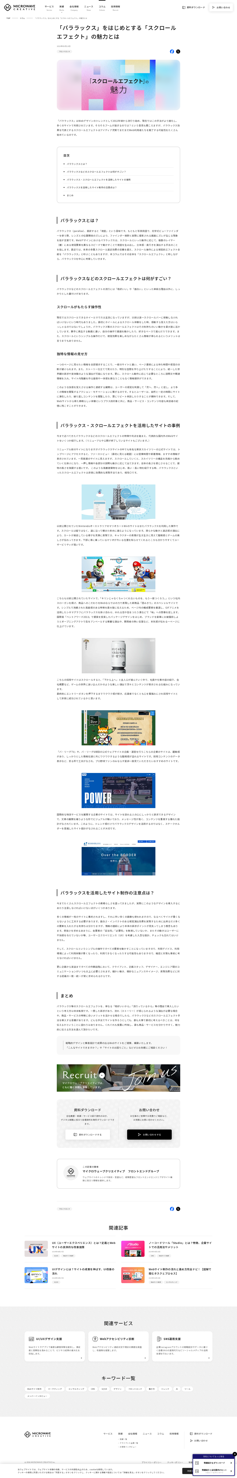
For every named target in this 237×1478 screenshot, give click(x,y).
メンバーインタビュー (37, 1396)
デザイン (118, 1389)
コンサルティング (171, 1282)
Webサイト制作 (68, 1256)
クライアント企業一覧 (129, 1443)
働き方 (152, 1389)
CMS (152, 1256)
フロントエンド (64, 51)
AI (177, 1389)
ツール (187, 1389)
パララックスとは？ (77, 163)
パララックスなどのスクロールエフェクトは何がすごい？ (96, 171)
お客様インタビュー (128, 1447)
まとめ (70, 195)
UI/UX (56, 1256)
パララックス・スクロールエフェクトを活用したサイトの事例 (99, 179)
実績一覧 (123, 1439)
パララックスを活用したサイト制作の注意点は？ (92, 187)
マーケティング (55, 1389)
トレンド (165, 1389)
